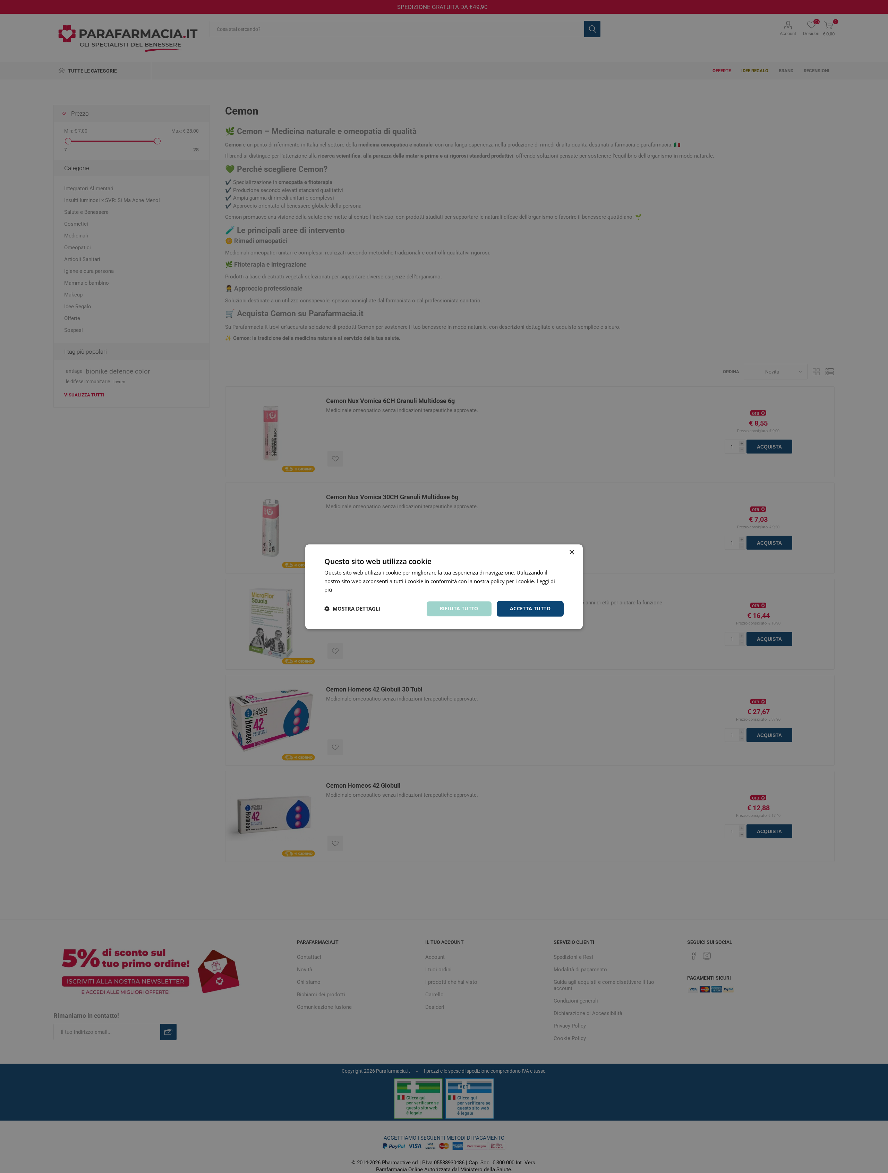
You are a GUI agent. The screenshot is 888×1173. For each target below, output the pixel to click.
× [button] (571, 552)
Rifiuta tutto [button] (459, 608)
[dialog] (444, 586)
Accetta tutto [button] (530, 608)
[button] (352, 609)
